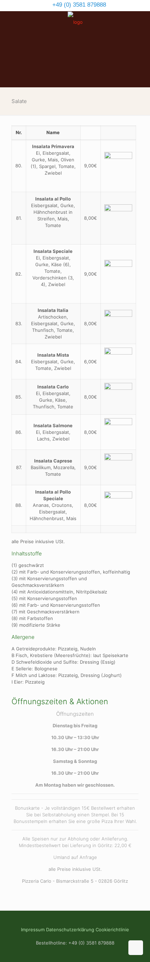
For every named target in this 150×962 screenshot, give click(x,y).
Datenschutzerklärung (70, 929)
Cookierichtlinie (112, 929)
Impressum (33, 929)
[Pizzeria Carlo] (75, 21)
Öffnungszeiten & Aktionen (60, 701)
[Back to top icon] (135, 947)
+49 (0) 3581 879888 (78, 4)
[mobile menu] (141, 25)
